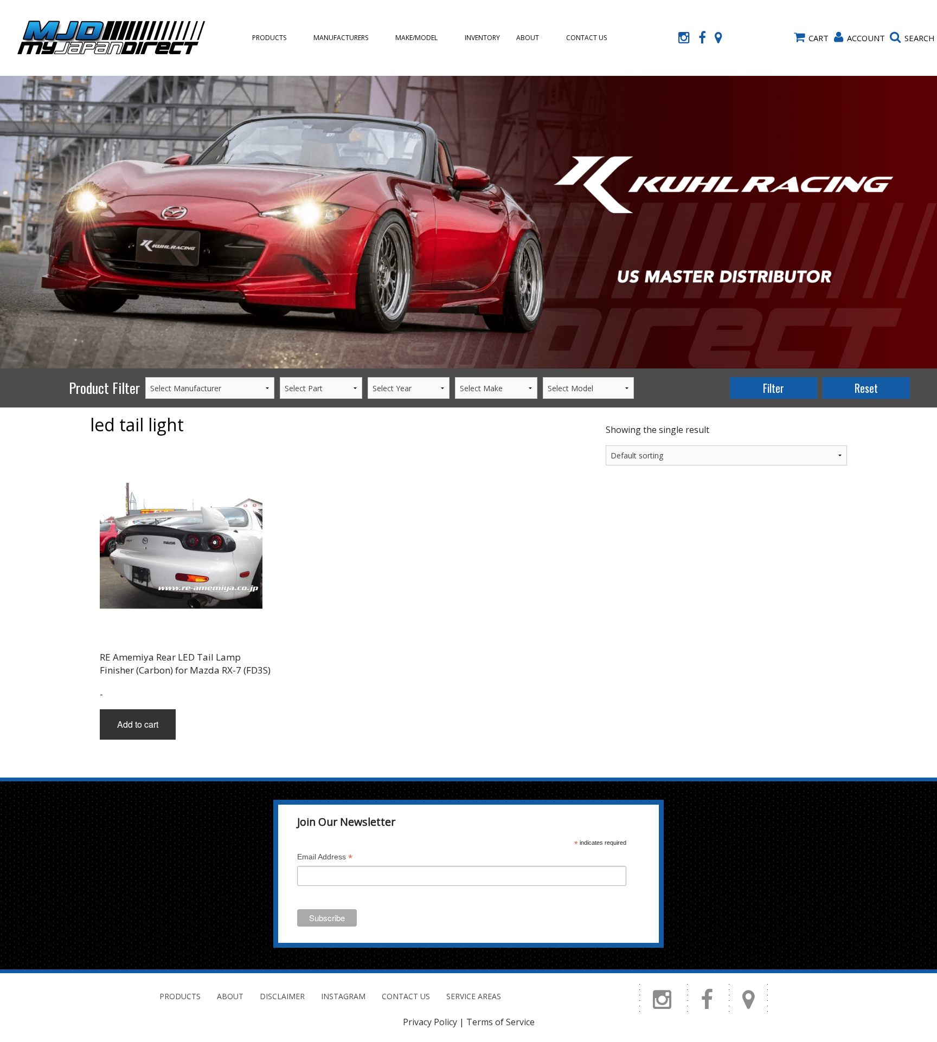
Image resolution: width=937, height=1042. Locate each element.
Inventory (482, 37)
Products (269, 37)
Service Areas (473, 996)
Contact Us (586, 37)
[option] (468, 222)
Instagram (343, 996)
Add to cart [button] (137, 724)
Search (919, 38)
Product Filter (104, 387)
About (527, 37)
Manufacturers (340, 37)
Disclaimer (282, 996)
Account (866, 38)
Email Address (324, 858)
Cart (818, 38)
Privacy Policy (430, 1022)
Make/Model (416, 37)
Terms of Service (500, 1022)
